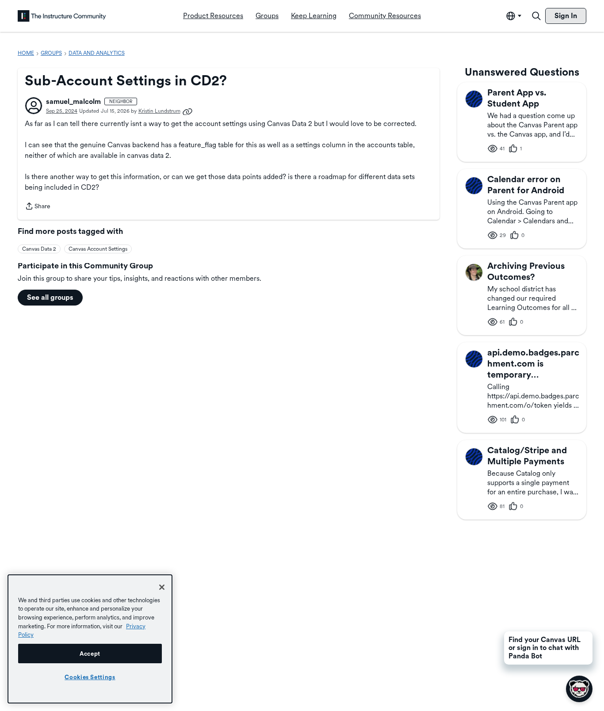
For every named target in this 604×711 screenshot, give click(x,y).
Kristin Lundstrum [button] (159, 111)
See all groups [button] (50, 297)
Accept (90, 653)
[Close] (162, 587)
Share (37, 207)
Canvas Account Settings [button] (98, 249)
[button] (33, 106)
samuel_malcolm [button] (73, 101)
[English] (62, 16)
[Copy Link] (187, 111)
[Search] (536, 16)
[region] (90, 639)
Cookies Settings (90, 676)
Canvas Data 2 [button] (39, 249)
